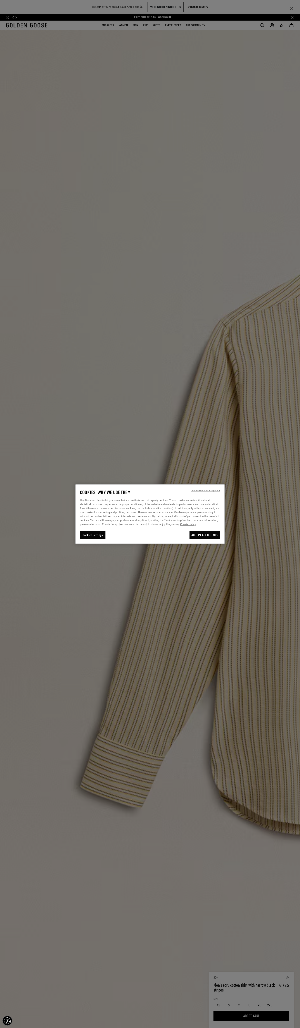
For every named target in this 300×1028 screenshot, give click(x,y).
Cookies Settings (92, 535)
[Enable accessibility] (7, 1021)
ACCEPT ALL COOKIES (204, 535)
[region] (150, 514)
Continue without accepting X (205, 490)
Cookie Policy (188, 524)
